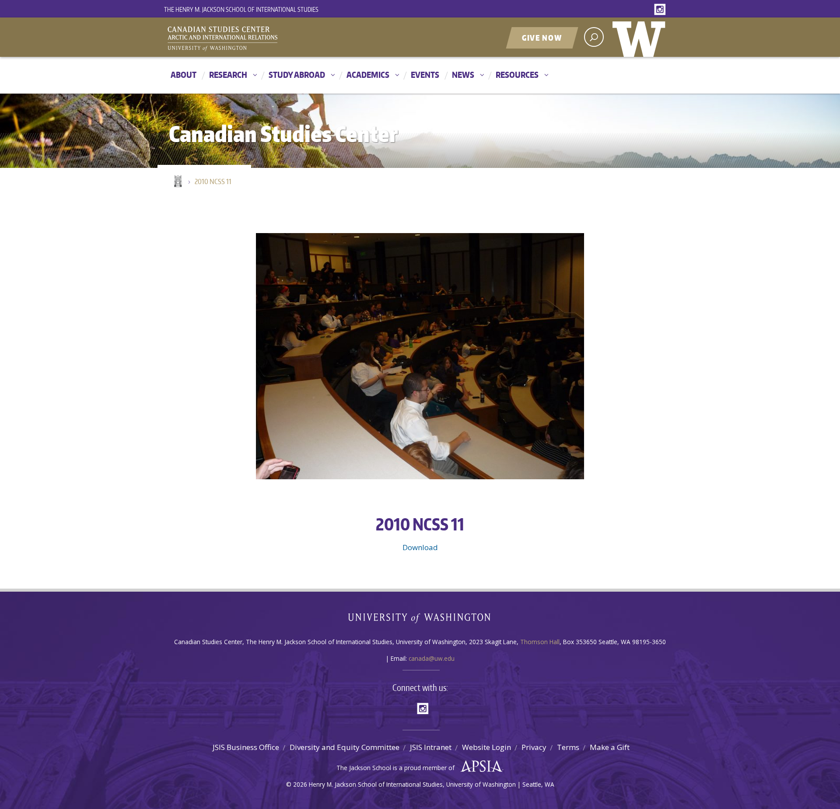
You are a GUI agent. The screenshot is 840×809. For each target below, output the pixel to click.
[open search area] (594, 37)
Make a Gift (610, 747)
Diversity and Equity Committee (344, 747)
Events (425, 74)
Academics (367, 74)
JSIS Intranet (431, 747)
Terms (568, 747)
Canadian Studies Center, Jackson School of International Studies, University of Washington (262, 38)
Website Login (486, 747)
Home (177, 182)
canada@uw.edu (432, 658)
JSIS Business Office (246, 747)
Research (228, 74)
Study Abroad (297, 74)
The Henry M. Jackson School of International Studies (241, 9)
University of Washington (640, 37)
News (463, 74)
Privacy (534, 747)
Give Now (542, 37)
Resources (517, 74)
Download (420, 547)
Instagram (661, 9)
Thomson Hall (540, 642)
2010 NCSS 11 (213, 181)
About (183, 74)
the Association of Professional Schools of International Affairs (479, 766)
